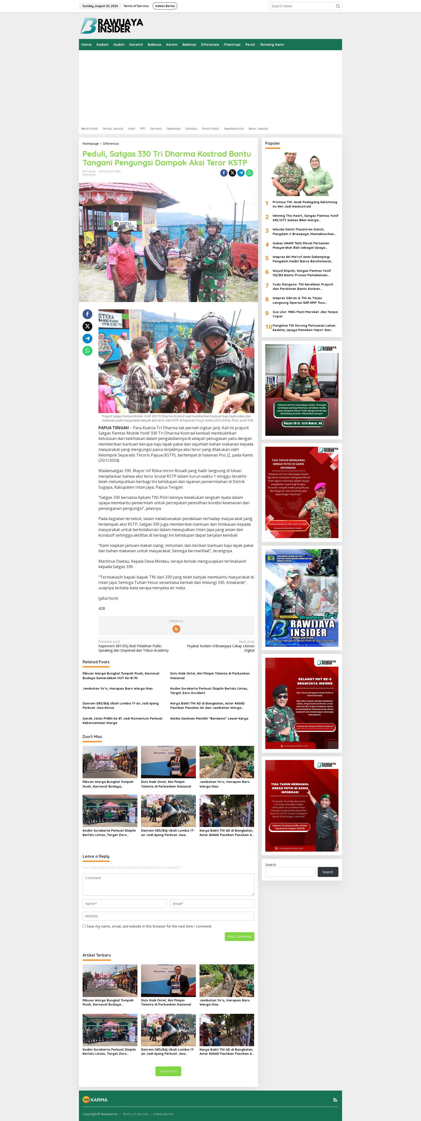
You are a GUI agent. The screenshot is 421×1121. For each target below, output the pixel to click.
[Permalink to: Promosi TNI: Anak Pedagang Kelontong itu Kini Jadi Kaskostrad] (301, 174)
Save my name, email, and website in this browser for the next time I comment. (149, 926)
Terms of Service (135, 1114)
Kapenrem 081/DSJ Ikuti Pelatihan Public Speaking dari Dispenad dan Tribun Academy (133, 646)
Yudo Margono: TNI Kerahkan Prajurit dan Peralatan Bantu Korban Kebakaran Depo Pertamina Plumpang (304, 286)
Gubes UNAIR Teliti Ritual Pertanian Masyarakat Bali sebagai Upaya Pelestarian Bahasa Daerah (301, 245)
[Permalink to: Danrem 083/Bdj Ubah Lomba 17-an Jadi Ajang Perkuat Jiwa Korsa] (168, 810)
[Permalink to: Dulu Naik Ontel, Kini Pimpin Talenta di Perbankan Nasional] (168, 762)
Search (270, 864)
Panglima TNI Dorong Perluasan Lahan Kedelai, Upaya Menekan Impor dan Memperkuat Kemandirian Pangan (304, 327)
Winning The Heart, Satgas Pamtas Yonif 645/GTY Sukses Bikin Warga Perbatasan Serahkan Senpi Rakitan (305, 218)
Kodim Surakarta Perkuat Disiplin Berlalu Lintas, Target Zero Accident (209, 690)
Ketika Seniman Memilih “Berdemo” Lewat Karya (209, 718)
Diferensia (89, 174)
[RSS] (176, 629)
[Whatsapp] (249, 173)
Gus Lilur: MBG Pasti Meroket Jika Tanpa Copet (305, 314)
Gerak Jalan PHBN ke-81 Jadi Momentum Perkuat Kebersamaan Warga (123, 720)
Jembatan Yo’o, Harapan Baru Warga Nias (118, 688)
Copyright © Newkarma (100, 1114)
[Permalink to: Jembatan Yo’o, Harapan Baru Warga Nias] (227, 762)
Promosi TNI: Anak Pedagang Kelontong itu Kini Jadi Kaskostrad (305, 204)
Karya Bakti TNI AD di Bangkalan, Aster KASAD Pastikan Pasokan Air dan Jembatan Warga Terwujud (207, 705)
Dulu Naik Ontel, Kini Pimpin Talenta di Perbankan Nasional (210, 675)
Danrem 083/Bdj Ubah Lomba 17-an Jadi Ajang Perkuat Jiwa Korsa (121, 705)
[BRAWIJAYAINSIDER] (111, 25)
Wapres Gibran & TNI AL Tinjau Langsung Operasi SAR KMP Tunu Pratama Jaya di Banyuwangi (299, 300)
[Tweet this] (232, 173)
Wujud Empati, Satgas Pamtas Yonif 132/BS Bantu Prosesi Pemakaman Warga (302, 272)
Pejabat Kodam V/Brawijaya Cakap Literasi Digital (220, 646)
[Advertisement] (225, 87)
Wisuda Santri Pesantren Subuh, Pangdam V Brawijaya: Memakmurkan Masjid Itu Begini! (303, 231)
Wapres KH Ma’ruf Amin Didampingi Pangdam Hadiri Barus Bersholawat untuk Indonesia (302, 259)
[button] (338, 6)
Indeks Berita (163, 1114)
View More (168, 1071)
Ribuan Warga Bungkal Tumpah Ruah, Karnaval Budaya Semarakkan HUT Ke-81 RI (121, 675)
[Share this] (224, 173)
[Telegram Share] (241, 173)
